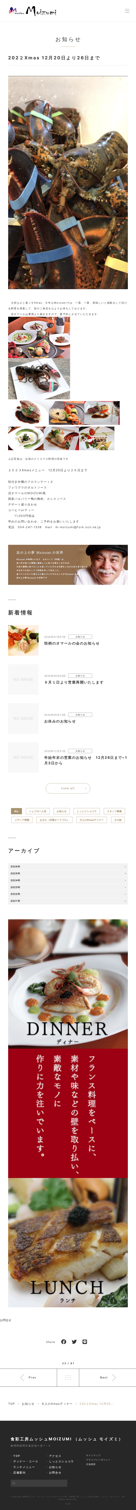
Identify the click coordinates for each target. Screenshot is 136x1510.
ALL (16, 811)
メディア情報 (22, 819)
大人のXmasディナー (92, 819)
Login (68, 1504)
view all (68, 788)
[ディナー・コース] (68, 983)
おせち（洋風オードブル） (54, 819)
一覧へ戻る (68, 1378)
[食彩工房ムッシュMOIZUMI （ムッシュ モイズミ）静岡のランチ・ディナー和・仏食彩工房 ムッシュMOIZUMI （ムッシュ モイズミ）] (33, 10)
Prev (32, 1377)
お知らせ (62, 811)
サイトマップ (93, 1455)
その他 (117, 819)
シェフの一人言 (37, 811)
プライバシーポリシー (98, 1459)
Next (104, 1377)
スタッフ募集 (114, 811)
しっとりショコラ (87, 811)
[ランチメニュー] (68, 1242)
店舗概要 (91, 1464)
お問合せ (5, 1320)
